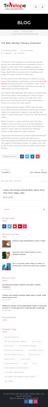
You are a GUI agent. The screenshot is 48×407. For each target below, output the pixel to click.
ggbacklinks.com (11, 363)
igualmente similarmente (14, 372)
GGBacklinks (25, 359)
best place (36, 341)
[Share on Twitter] (27, 156)
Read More (8, 197)
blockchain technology (13, 350)
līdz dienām (8, 381)
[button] (42, 7)
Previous (6, 170)
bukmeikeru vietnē (36, 350)
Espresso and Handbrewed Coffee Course (28, 241)
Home (16, 31)
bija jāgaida (9, 346)
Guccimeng (28, 50)
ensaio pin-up (9, 359)
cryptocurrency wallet (13, 354)
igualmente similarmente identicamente (19, 376)
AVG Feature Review (38, 172)
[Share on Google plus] (38, 156)
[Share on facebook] (22, 156)
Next (42, 170)
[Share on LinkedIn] (32, 156)
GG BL (34, 363)
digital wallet (34, 354)
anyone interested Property (15, 341)
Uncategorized (27, 31)
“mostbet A (5, 172)
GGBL (25, 363)
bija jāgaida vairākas (27, 346)
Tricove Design (31, 398)
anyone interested (11, 337)
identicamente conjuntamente (16, 368)
